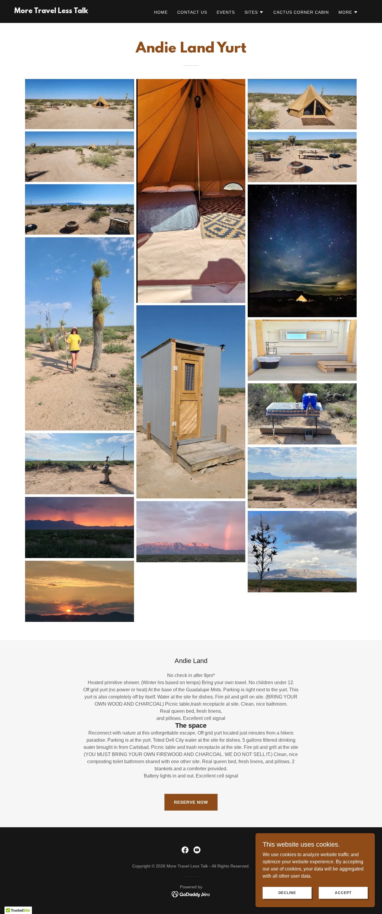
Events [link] (226, 12)
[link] (51, 11)
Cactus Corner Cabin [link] (301, 12)
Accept (343, 892)
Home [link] (161, 12)
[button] (254, 12)
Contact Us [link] (192, 12)
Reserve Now (191, 802)
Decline (287, 892)
